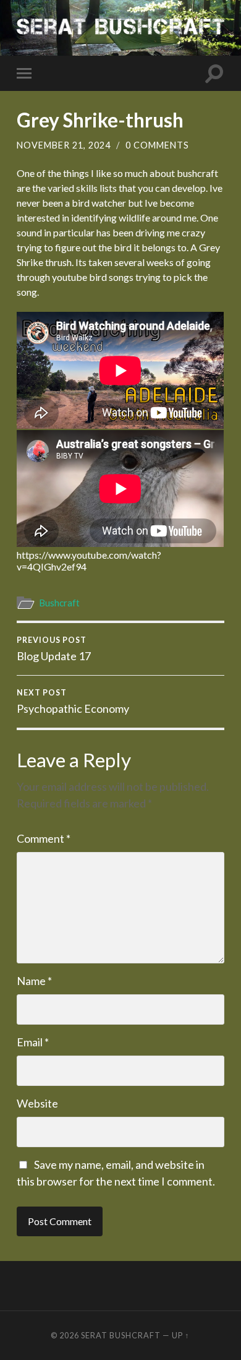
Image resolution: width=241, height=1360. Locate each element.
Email (33, 1042)
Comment (43, 838)
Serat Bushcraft (121, 1335)
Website (37, 1103)
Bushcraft (59, 602)
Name (34, 981)
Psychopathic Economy (73, 701)
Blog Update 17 (54, 649)
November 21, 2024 (64, 145)
